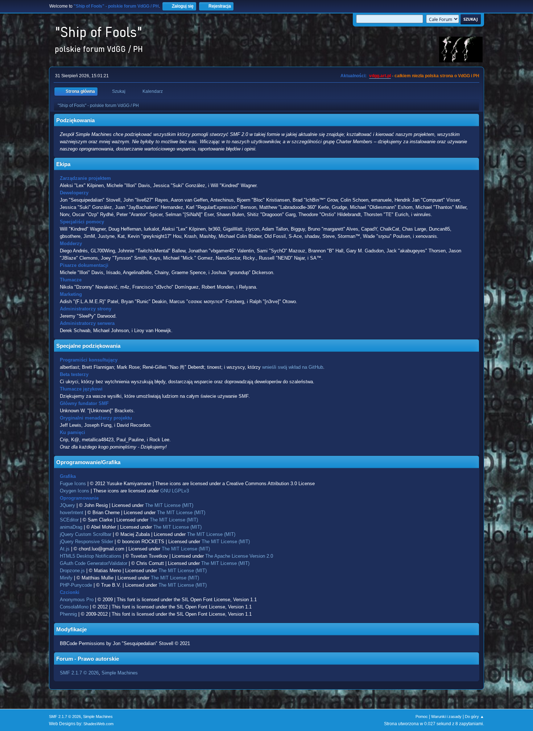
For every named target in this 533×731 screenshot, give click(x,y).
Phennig (68, 614)
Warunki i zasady (446, 716)
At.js (65, 549)
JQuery (67, 505)
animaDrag (71, 527)
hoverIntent (71, 512)
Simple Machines (120, 673)
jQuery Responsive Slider (86, 541)
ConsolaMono (74, 607)
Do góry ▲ (474, 716)
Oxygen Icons (74, 490)
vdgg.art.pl (380, 75)
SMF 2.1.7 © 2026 (79, 673)
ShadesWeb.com (98, 724)
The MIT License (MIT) (169, 505)
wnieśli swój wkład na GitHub (292, 367)
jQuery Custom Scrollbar (85, 534)
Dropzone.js (72, 570)
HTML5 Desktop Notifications (90, 556)
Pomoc (422, 716)
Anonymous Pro (77, 599)
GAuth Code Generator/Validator (93, 563)
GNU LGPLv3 (174, 490)
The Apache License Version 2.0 (239, 556)
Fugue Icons (73, 483)
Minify (66, 578)
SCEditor (69, 520)
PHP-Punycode (76, 585)
